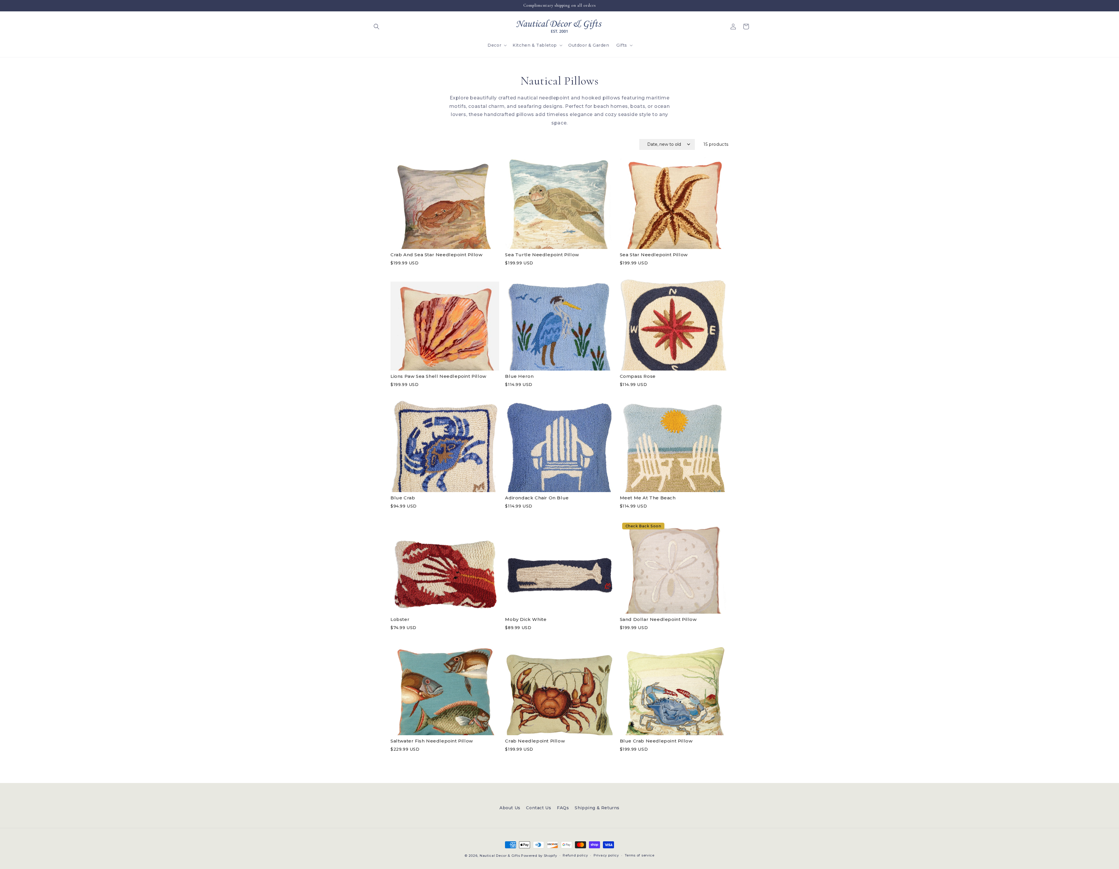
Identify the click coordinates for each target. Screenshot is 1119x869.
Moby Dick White (525, 619)
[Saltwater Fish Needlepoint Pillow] (444, 688)
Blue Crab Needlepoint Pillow (656, 741)
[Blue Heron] (559, 324)
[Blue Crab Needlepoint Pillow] (674, 688)
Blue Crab (402, 498)
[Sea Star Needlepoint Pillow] (674, 202)
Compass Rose (638, 376)
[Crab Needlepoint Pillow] (559, 688)
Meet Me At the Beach (648, 498)
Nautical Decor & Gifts (500, 856)
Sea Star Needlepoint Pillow (654, 254)
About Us (509, 807)
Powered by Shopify (539, 856)
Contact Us (538, 807)
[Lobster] (444, 567)
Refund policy (575, 855)
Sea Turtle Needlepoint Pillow (542, 254)
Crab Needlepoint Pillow (535, 741)
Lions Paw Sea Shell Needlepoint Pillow (438, 376)
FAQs (563, 807)
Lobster (399, 619)
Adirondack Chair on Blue (537, 498)
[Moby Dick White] (559, 567)
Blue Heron (519, 376)
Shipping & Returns (597, 807)
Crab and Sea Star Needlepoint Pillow (436, 254)
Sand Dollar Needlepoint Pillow (658, 619)
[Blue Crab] (444, 445)
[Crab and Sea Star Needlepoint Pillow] (444, 202)
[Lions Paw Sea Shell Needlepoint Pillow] (444, 324)
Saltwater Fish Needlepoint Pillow (431, 741)
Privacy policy (606, 855)
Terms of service (639, 855)
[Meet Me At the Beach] (674, 445)
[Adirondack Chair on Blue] (559, 445)
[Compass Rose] (674, 324)
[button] (376, 26)
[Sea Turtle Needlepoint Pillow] (559, 202)
